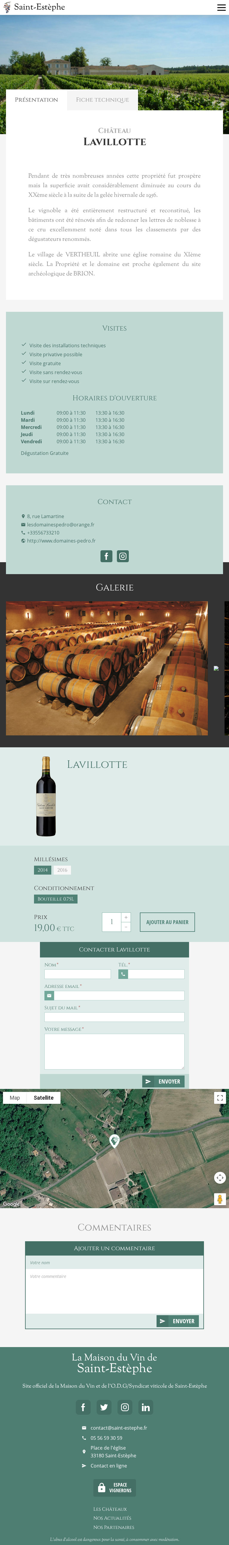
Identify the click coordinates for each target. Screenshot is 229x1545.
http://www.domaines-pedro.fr (61, 540)
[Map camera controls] (220, 1178)
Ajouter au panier (167, 922)
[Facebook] (83, 1407)
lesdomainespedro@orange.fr (61, 524)
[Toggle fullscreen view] (220, 1098)
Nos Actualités (112, 1518)
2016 (62, 870)
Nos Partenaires (113, 1527)
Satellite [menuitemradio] (44, 1098)
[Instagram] (124, 1407)
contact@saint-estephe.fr (119, 1428)
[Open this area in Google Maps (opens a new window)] (11, 1204)
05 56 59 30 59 (106, 1438)
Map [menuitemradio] (15, 1098)
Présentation (36, 100)
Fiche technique (102, 100)
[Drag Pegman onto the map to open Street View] (220, 1199)
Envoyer (169, 1081)
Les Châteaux (110, 1509)
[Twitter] (104, 1407)
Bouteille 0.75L (56, 899)
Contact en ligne (109, 1465)
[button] (115, 1140)
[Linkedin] (145, 1407)
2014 (43, 870)
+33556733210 (43, 532)
